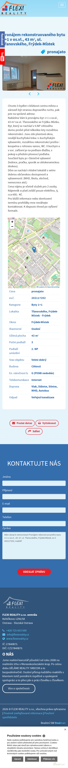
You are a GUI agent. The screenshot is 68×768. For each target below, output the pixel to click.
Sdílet (36, 431)
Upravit (17, 759)
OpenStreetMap (53, 287)
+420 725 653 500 (16, 630)
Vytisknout (49, 423)
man (60, 723)
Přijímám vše (49, 759)
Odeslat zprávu (34, 572)
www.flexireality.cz (17, 639)
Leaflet (41, 287)
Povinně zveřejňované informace (23, 713)
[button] (34, 249)
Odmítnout (32, 759)
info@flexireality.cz (18, 634)
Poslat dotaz (24, 423)
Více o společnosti (19, 688)
